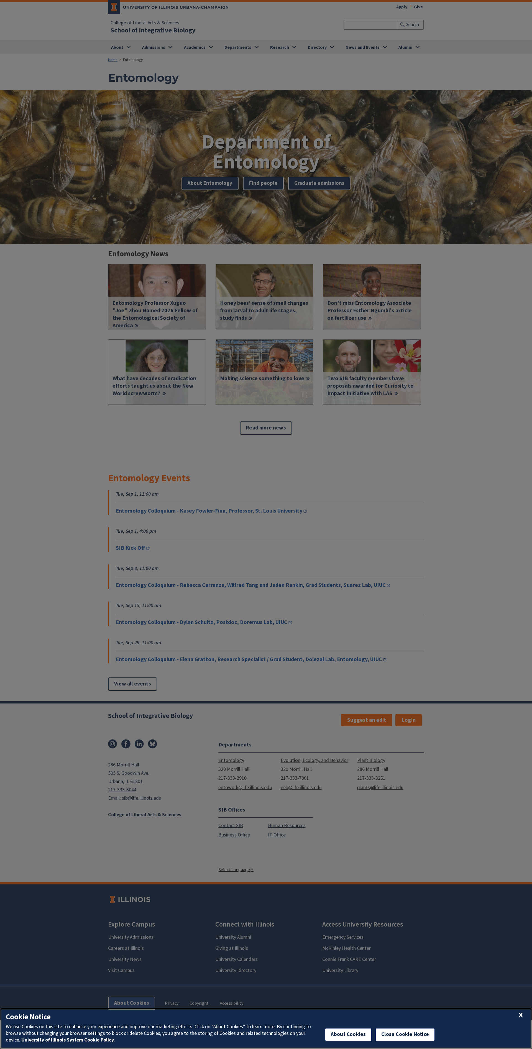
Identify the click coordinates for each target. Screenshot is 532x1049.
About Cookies (348, 1034)
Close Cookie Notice (405, 1034)
